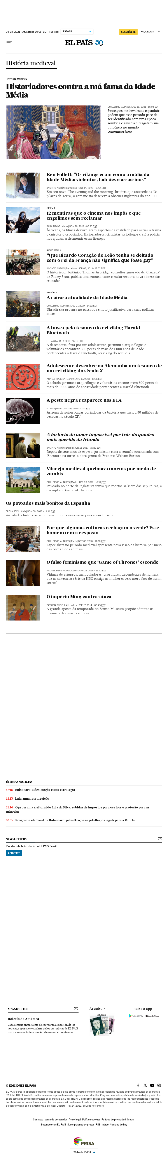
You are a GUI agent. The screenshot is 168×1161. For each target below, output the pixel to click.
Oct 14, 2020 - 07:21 (92, 188)
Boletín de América (23, 1019)
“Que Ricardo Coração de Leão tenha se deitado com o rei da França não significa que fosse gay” (100, 258)
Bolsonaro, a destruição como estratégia (45, 790)
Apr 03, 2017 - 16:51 (92, 482)
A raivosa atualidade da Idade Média (87, 298)
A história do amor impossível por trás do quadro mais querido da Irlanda (100, 437)
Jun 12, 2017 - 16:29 (87, 447)
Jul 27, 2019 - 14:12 (84, 305)
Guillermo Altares (119, 106)
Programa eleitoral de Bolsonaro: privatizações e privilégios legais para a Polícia (75, 820)
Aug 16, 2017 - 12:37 (77, 408)
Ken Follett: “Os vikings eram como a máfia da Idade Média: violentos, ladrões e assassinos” (98, 177)
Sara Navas (53, 226)
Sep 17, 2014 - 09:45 (92, 605)
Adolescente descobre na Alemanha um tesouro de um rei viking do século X (104, 368)
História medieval (31, 63)
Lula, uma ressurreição (32, 799)
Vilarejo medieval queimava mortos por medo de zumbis (101, 471)
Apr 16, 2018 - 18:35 (88, 379)
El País (51, 341)
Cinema (51, 208)
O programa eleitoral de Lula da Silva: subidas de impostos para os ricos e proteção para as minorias (77, 809)
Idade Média (54, 250)
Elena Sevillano (16, 511)
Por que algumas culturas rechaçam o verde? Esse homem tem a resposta (103, 530)
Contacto (38, 1119)
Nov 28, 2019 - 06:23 (83, 226)
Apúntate (14, 853)
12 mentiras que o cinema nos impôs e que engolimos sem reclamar (94, 216)
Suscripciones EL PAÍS (53, 1124)
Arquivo (96, 1008)
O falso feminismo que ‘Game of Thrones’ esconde (103, 562)
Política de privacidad (114, 1119)
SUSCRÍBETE (128, 31)
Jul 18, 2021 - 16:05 (145, 106)
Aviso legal (75, 1119)
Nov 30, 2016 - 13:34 (41, 511)
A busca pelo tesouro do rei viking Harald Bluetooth (93, 330)
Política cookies (91, 1119)
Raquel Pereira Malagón (62, 570)
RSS (98, 1124)
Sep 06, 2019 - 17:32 (92, 268)
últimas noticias (19, 781)
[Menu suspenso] (9, 42)
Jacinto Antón (56, 188)
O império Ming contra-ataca (79, 597)
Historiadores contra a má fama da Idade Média (80, 91)
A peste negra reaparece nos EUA (84, 400)
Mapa (130, 1119)
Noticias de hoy (118, 1124)
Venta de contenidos (56, 1119)
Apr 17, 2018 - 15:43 (69, 341)
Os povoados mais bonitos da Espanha (48, 503)
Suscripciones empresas (80, 1124)
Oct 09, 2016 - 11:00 (91, 541)
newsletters (16, 839)
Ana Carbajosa (56, 379)
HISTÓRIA (52, 292)
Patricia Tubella (57, 605)
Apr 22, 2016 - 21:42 (92, 570)
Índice (105, 1124)
